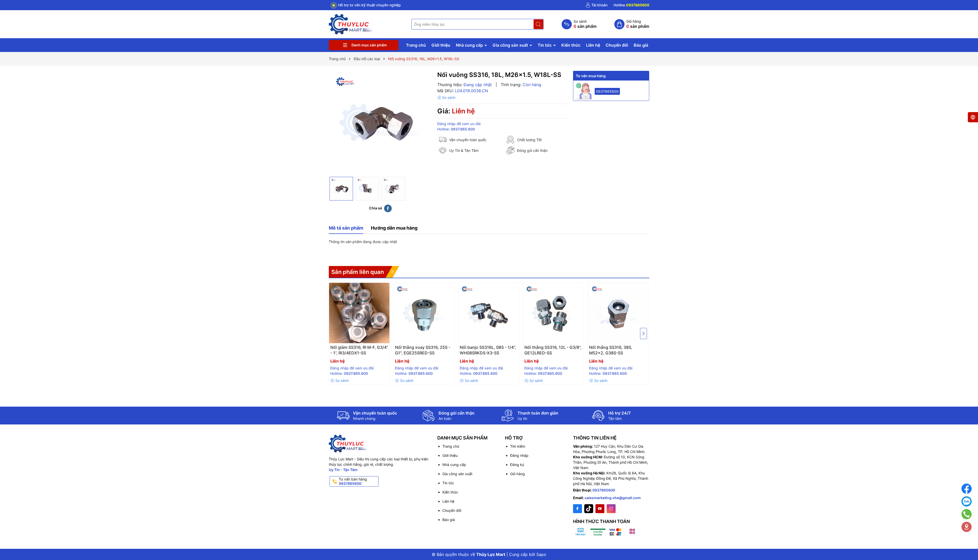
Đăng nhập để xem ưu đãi (459, 124)
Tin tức (545, 45)
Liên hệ (593, 45)
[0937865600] (631, 5)
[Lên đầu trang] (967, 542)
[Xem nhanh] (360, 349)
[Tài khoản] (596, 5)
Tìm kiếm (517, 446)
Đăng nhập (519, 455)
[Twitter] (588, 508)
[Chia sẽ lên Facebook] (388, 208)
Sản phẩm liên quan (357, 272)
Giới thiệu (440, 45)
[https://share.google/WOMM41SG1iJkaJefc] (966, 527)
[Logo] (351, 24)
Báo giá (641, 45)
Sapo (541, 554)
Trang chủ (416, 45)
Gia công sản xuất (511, 45)
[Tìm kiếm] (538, 24)
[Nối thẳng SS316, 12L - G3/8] (553, 313)
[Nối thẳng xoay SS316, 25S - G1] (424, 313)
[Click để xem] (380, 122)
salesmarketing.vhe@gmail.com (613, 498)
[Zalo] (966, 501)
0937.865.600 (463, 129)
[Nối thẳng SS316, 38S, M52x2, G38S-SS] (618, 313)
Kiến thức (570, 45)
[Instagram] (611, 508)
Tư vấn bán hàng (353, 481)
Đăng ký (517, 464)
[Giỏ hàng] (631, 24)
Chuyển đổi (617, 45)
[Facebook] (577, 508)
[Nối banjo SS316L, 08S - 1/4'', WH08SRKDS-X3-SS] (488, 313)
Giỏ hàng (517, 474)
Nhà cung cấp (470, 45)
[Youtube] (599, 508)
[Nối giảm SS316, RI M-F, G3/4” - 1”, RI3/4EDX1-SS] (359, 313)
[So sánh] (579, 24)
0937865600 (607, 91)
